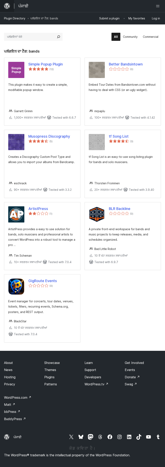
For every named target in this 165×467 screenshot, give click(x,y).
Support (90, 370)
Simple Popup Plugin (45, 64)
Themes (50, 370)
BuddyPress (15, 419)
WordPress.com (17, 397)
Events (130, 370)
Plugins (49, 377)
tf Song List (119, 136)
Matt (9, 405)
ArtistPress (38, 209)
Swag (131, 384)
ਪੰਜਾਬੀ (17, 437)
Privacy (9, 384)
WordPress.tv (96, 384)
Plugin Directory (14, 18)
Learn (89, 363)
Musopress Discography (49, 136)
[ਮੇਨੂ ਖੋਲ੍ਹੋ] (158, 6)
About (8, 363)
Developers (93, 377)
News (8, 370)
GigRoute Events (42, 281)
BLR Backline (119, 209)
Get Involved (134, 363)
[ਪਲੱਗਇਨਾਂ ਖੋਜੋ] (59, 37)
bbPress (12, 412)
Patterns (50, 384)
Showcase (52, 363)
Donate (132, 377)
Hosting (9, 377)
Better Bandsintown (126, 64)
